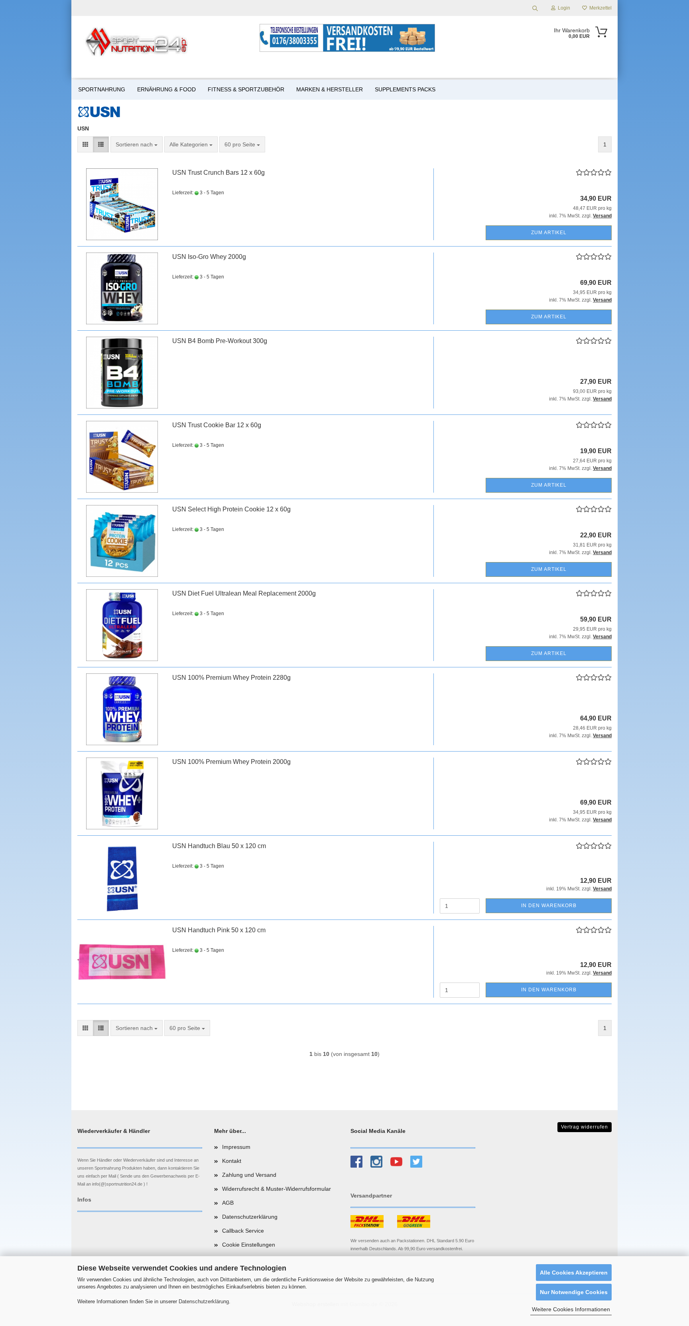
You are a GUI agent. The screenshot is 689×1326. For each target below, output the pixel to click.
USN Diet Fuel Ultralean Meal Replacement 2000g (244, 593)
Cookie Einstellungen (248, 1244)
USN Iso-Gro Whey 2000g (209, 256)
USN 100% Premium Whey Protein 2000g (231, 761)
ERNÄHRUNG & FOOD (166, 89)
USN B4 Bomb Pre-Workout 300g (219, 340)
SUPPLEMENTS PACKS (405, 89)
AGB (228, 1203)
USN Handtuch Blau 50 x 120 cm (219, 846)
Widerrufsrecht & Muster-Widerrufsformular (276, 1189)
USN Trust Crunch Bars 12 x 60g (218, 172)
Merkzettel (599, 8)
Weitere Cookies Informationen (571, 1309)
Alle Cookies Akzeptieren (574, 1272)
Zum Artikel (549, 232)
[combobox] (136, 144)
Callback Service (243, 1230)
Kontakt (231, 1161)
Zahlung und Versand (249, 1175)
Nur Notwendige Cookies (574, 1292)
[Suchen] (535, 8)
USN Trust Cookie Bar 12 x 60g (216, 425)
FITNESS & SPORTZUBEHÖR (246, 89)
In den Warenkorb (549, 905)
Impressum (236, 1147)
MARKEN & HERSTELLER (329, 89)
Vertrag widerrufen (584, 1127)
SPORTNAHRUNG (101, 89)
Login (562, 8)
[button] (85, 144)
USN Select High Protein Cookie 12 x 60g (231, 509)
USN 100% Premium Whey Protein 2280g (231, 677)
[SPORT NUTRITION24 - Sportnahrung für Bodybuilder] (137, 42)
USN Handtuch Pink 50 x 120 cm (219, 930)
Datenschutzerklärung (204, 1301)
